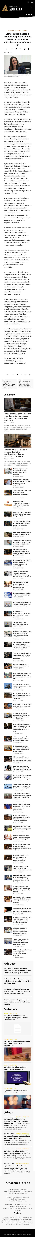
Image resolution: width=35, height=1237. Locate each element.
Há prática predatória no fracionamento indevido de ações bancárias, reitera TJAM (22, 767)
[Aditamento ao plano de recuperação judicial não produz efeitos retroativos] (8, 739)
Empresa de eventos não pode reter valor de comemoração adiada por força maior (22, 706)
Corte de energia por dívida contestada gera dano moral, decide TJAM (22, 686)
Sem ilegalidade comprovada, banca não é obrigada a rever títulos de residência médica (22, 542)
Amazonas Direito (21, 1232)
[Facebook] (26, 14)
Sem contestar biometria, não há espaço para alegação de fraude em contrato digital (22, 786)
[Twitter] (31, 14)
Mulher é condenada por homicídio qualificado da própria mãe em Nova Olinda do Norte (17, 981)
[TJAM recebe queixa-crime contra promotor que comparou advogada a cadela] (8, 868)
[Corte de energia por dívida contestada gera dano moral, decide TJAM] (8, 686)
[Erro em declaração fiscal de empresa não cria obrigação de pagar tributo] (8, 595)
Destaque (17, 30)
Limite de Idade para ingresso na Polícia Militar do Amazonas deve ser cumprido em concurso (17, 991)
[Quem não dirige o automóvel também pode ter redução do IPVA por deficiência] (8, 514)
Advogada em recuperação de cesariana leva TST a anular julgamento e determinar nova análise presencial (9, 385)
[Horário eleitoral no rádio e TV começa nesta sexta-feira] (17, 1078)
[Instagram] (29, 14)
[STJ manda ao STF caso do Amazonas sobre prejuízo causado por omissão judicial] (8, 759)
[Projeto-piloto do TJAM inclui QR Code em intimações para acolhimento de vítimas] (8, 604)
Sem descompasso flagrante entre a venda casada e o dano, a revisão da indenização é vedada (25, 384)
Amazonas (11, 30)
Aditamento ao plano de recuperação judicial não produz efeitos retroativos (21, 738)
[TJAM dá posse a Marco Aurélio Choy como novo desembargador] (8, 624)
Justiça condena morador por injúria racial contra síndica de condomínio (17, 1043)
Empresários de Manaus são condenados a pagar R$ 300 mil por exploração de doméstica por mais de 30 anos (21, 728)
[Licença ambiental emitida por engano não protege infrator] (8, 534)
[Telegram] (28, 49)
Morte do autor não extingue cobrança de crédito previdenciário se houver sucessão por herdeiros (15, 453)
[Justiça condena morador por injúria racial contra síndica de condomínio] (17, 1054)
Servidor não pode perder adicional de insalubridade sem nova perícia (21, 666)
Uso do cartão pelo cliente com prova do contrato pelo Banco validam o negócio (21, 837)
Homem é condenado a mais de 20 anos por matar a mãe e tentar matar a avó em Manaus (22, 828)
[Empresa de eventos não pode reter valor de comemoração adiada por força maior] (8, 706)
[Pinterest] (20, 49)
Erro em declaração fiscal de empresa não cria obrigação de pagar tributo (22, 595)
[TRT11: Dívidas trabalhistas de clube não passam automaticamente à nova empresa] (8, 952)
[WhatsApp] (24, 49)
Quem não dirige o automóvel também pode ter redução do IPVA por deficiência (22, 514)
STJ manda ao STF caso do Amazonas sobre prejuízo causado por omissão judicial (22, 758)
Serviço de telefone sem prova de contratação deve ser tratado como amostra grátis (22, 777)
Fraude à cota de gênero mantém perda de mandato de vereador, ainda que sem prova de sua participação (17, 417)
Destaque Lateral (9, 1117)
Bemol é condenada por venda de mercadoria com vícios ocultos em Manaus (17, 1002)
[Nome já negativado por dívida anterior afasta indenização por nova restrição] (8, 471)
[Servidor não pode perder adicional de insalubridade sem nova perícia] (8, 666)
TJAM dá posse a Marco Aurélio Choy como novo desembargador (20, 624)
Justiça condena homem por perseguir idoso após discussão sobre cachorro (16, 1018)
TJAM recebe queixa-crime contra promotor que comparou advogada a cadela (22, 868)
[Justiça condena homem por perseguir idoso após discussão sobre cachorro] (17, 1028)
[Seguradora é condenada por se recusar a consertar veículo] (17, 1102)
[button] (28, 2)
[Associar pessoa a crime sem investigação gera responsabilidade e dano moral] (8, 492)
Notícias (24, 30)
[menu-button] (32, 2)
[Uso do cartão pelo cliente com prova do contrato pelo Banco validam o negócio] (8, 837)
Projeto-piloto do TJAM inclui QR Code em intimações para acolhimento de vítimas (22, 604)
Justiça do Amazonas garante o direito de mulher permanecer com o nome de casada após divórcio (17, 971)
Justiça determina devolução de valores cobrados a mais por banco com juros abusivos (22, 909)
